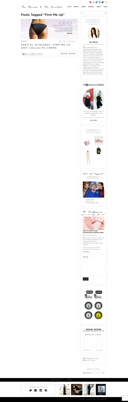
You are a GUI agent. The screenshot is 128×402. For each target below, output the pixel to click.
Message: (85, 257)
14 (99, 342)
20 (96, 344)
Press (69, 380)
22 (102, 344)
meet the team (56, 380)
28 (99, 346)
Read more (68, 54)
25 (90, 346)
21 (99, 344)
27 (96, 346)
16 (84, 344)
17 (87, 344)
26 (93, 346)
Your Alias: (86, 251)
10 (87, 342)
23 (84, 346)
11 (90, 342)
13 (96, 342)
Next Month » (99, 350)
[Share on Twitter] (39, 54)
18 (90, 344)
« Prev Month (86, 350)
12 (93, 342)
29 (102, 346)
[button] (69, 7)
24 (87, 346)
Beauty (23, 41)
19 (93, 344)
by (60, 41)
